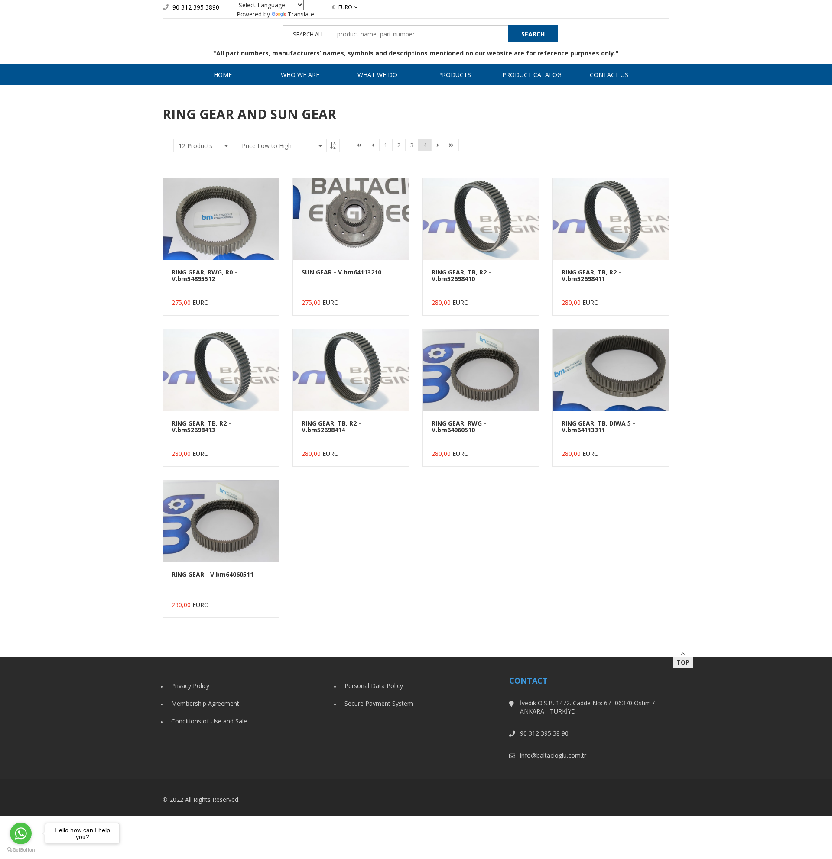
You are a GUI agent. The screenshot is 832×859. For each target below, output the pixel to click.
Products (454, 75)
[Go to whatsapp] (21, 833)
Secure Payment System (378, 703)
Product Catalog (532, 75)
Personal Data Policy (373, 685)
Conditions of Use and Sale (209, 721)
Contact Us (609, 75)
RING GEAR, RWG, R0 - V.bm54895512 (204, 275)
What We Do (377, 75)
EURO (342, 7)
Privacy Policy (190, 685)
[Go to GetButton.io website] (21, 850)
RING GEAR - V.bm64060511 (213, 574)
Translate (301, 14)
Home (223, 75)
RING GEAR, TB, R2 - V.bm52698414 (331, 426)
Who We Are (300, 75)
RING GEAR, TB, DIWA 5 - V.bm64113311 (598, 426)
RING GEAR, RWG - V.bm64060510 (459, 426)
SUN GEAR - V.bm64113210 (341, 272)
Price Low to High (267, 146)
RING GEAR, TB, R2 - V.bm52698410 (461, 275)
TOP (682, 662)
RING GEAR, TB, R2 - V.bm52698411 (591, 275)
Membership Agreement (205, 703)
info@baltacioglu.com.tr (553, 755)
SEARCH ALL (308, 34)
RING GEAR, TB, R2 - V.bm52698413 (201, 426)
